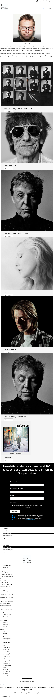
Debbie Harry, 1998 (11, 292)
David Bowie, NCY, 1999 (13, 349)
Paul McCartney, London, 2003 (16, 233)
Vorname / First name (16, 481)
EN (51, 1)
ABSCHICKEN (15, 511)
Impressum (5, 528)
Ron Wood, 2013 (10, 166)
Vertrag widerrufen (7, 533)
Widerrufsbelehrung (8, 535)
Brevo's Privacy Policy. (30, 519)
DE (49, 1)
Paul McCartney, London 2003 (15, 417)
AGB (4, 538)
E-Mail (12, 495)
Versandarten (6, 531)
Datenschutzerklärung (8, 537)
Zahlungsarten (6, 530)
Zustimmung (13, 502)
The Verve (8, 457)
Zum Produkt (8, 111)
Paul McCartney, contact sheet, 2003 (18, 108)
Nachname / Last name (16, 488)
